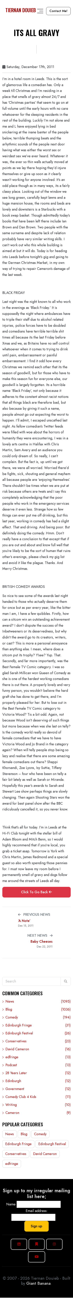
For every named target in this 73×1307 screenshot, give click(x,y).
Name (11, 1204)
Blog (38, 1009)
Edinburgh (38, 1080)
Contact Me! (58, 11)
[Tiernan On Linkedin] (19, 1244)
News (38, 1001)
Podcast (38, 1065)
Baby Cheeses (42, 941)
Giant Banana (38, 1283)
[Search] (65, 981)
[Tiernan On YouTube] (36, 1256)
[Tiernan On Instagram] (54, 1244)
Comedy (38, 1017)
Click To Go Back (35, 892)
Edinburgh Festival (38, 1033)
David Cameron (38, 1049)
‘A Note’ (24, 921)
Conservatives (38, 1041)
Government (38, 1088)
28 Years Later (38, 1072)
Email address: (36, 1210)
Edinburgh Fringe (38, 1025)
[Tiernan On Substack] (37, 1244)
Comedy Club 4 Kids (38, 1096)
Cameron (38, 1112)
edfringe (38, 1057)
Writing (38, 1104)
